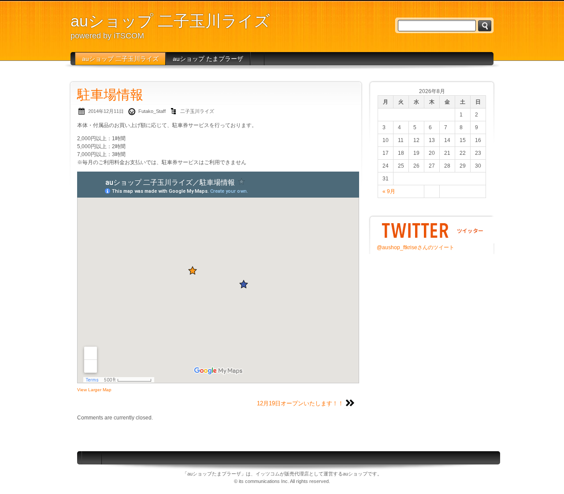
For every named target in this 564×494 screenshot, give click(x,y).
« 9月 (388, 191)
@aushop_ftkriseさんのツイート (415, 247)
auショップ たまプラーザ (208, 58)
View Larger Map (94, 389)
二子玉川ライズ (197, 111)
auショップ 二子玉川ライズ (170, 21)
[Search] (484, 25)
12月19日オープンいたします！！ (300, 403)
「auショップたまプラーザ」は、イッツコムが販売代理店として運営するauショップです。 (282, 473)
